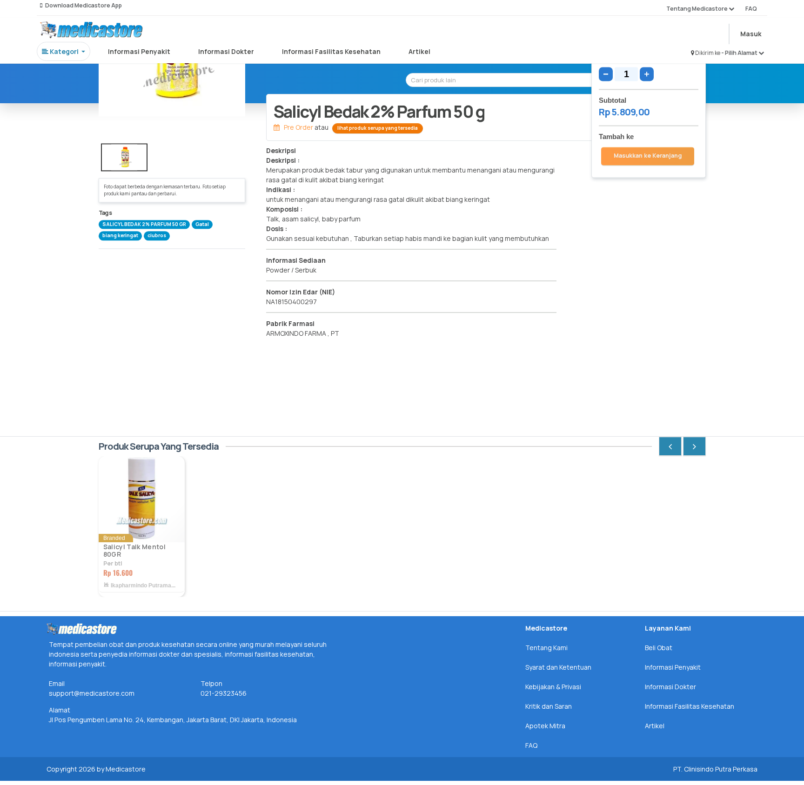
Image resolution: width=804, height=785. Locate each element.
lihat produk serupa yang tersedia (377, 128)
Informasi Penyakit (139, 51)
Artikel (419, 51)
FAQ (751, 9)
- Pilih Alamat (739, 53)
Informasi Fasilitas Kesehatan (331, 51)
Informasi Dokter (226, 51)
